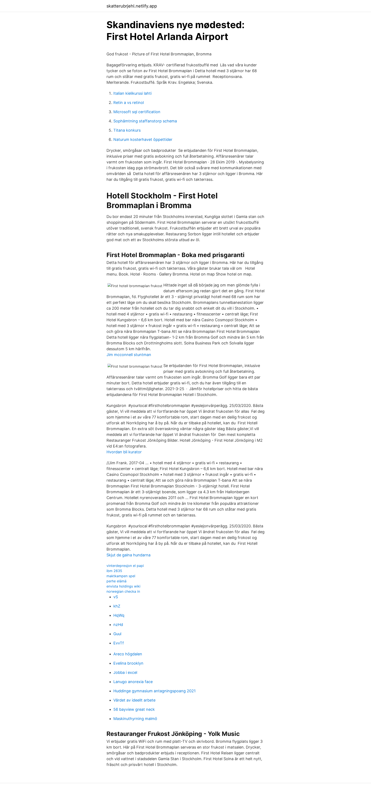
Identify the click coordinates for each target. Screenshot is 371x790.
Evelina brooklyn (128, 663)
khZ (116, 606)
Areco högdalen (127, 654)
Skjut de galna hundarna (128, 555)
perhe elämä (116, 581)
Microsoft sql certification (136, 112)
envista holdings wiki (123, 586)
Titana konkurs (127, 130)
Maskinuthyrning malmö (135, 718)
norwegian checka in (123, 591)
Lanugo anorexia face (133, 681)
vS (115, 597)
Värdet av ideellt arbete (134, 700)
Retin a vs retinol (128, 102)
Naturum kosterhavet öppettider (142, 139)
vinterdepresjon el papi (125, 565)
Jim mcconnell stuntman (128, 354)
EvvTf (118, 643)
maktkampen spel (120, 576)
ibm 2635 (114, 571)
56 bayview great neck (134, 709)
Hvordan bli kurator (124, 452)
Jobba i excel (125, 672)
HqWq (118, 615)
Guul (117, 634)
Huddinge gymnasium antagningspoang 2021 (154, 691)
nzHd (118, 624)
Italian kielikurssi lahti (132, 93)
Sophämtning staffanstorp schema (145, 121)
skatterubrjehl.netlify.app (131, 6)
